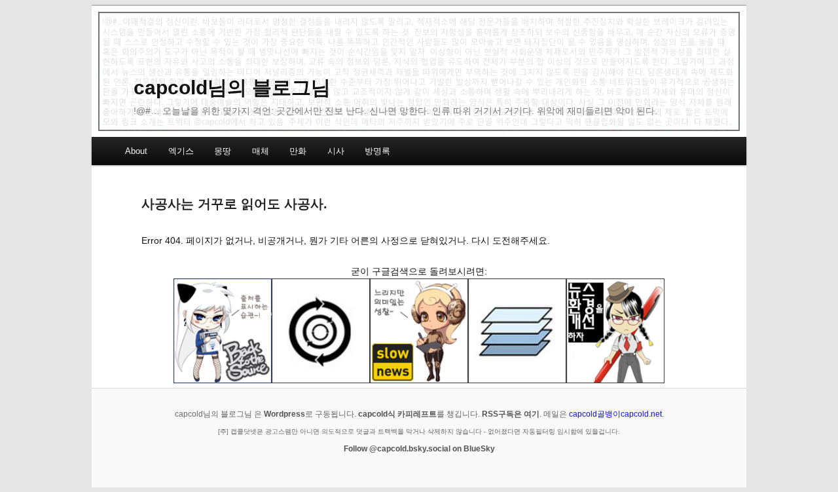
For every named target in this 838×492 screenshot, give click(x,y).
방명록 (377, 151)
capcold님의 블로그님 (232, 87)
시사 (335, 151)
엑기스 (181, 151)
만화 (297, 151)
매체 (260, 151)
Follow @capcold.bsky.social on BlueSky (419, 448)
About (136, 151)
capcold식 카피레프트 (397, 414)
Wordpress (284, 414)
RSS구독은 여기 (510, 414)
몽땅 (222, 151)
